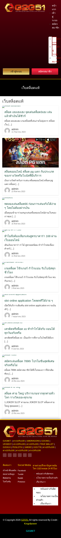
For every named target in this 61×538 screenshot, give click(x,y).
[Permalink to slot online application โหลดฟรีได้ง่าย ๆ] (14, 295)
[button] (53, 35)
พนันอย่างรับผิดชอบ (44, 474)
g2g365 (45, 441)
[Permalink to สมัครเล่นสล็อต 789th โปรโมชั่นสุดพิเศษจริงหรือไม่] (9, 356)
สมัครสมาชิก (55, 26)
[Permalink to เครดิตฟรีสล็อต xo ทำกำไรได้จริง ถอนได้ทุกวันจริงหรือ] (12, 323)
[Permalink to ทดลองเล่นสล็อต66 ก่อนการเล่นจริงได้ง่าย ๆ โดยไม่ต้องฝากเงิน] (7, 198)
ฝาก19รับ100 (19, 444)
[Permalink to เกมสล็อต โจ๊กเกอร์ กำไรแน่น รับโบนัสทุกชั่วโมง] (12, 263)
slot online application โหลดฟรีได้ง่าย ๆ (28, 300)
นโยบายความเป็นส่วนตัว (47, 478)
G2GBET (30, 531)
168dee (28, 447)
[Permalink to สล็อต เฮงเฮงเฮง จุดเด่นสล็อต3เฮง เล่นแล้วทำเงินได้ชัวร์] (11, 106)
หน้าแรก (54, 7)
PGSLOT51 (17, 447)
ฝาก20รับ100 (48, 447)
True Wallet (47, 444)
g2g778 (37, 447)
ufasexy (7, 444)
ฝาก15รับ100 (32, 444)
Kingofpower (30, 523)
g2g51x (7, 447)
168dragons (33, 441)
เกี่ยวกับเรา (41, 482)
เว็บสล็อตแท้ (31, 88)
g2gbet (7, 441)
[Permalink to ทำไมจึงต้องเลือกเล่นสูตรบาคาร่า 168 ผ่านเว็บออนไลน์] (11, 231)
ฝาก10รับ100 (19, 441)
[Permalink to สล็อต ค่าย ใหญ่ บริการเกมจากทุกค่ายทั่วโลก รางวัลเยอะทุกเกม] (11, 388)
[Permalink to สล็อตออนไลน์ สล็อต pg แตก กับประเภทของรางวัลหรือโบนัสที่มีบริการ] (30, 152)
